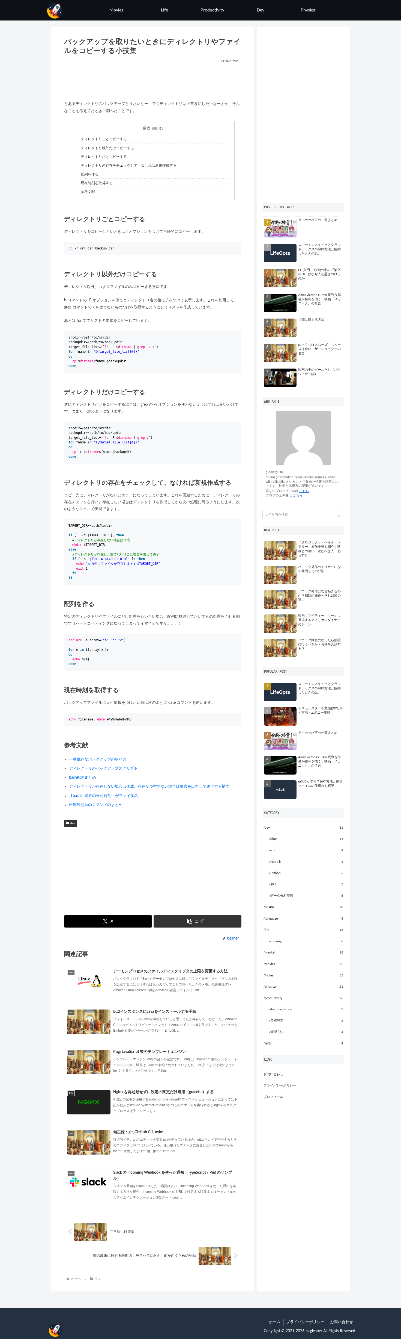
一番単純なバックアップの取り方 (97, 759)
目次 (147, 128)
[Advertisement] (152, 80)
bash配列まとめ (82, 777)
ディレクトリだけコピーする (104, 156)
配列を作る (89, 174)
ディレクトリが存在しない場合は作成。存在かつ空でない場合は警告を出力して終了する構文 (149, 786)
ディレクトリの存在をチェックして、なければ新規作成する (128, 165)
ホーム (274, 1322)
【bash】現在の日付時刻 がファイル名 (103, 796)
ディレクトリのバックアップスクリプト (103, 768)
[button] (197, 921)
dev (72, 823)
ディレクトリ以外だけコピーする (107, 148)
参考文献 (88, 191)
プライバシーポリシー (280, 1085)
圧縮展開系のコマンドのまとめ (95, 805)
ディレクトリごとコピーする (104, 139)
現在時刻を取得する (97, 183)
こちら (304, 491)
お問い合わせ (273, 1074)
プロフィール (273, 1097)
